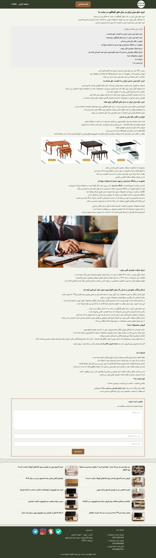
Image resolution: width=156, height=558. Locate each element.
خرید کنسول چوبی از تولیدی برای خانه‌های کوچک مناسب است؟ (40, 467)
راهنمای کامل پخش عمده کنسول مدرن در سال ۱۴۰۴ (44, 478)
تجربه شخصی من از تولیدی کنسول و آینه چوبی (113, 489)
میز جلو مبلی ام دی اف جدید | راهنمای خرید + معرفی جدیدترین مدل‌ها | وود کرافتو (104, 468)
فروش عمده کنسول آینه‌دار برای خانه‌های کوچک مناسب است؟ (108, 478)
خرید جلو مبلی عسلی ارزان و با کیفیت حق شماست (124, 34)
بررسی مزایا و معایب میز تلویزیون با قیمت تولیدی (45, 501)
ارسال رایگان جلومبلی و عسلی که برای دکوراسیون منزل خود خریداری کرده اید (115, 52)
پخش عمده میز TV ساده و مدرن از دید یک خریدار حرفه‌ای (109, 512)
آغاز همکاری (83, 4)
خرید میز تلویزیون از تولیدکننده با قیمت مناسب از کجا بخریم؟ (41, 489)
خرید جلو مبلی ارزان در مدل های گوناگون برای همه (124, 37)
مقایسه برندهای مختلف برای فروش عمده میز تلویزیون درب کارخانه (106, 501)
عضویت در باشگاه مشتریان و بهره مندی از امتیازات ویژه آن (121, 44)
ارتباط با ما (138, 59)
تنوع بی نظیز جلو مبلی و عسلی (131, 41)
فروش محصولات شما (134, 55)
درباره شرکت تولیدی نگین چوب (131, 48)
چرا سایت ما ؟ (137, 63)
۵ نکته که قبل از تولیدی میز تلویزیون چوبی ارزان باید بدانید (42, 512)
